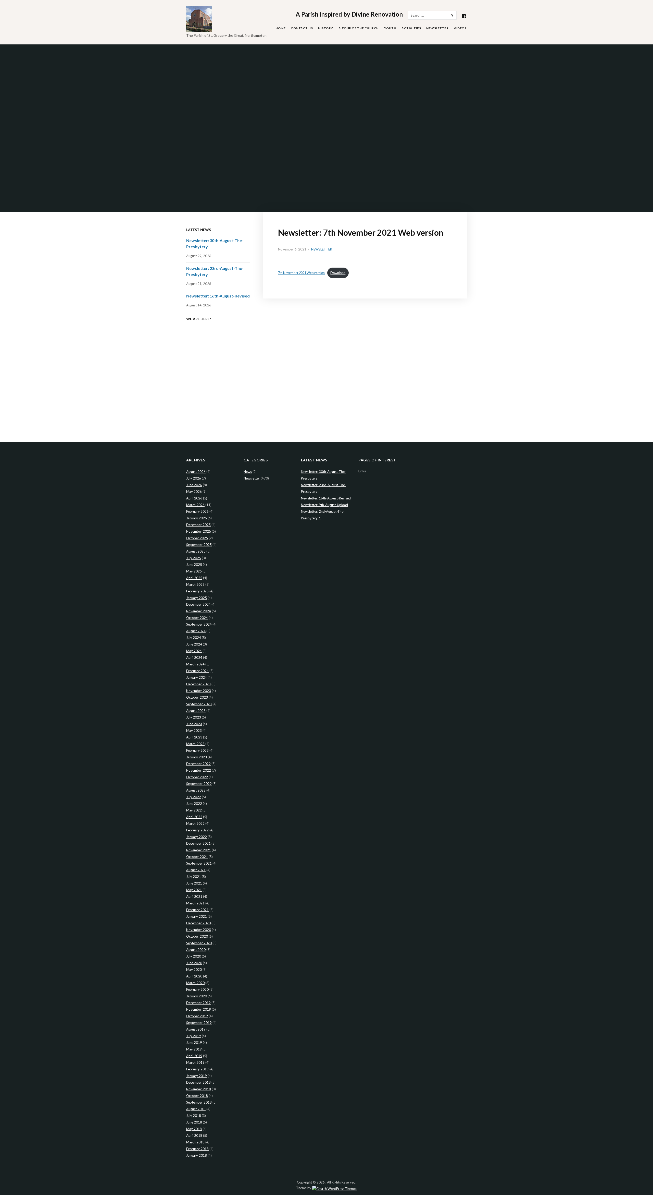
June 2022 (194, 804)
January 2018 (196, 1155)
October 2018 (197, 1096)
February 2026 (197, 511)
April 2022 (194, 817)
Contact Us (302, 28)
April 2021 (194, 896)
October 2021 (197, 857)
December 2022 (198, 764)
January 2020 (196, 996)
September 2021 (199, 863)
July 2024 (193, 638)
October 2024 (197, 618)
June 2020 (194, 963)
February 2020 (197, 989)
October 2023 (197, 697)
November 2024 (198, 611)
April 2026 (194, 498)
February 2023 (197, 750)
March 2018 (195, 1142)
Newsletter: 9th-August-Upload (324, 505)
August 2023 (196, 711)
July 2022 (193, 797)
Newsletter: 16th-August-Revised (218, 295)
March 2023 (195, 744)
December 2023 (198, 684)
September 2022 (199, 784)
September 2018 (199, 1102)
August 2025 (196, 551)
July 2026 (193, 478)
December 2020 (198, 923)
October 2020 (197, 936)
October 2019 (197, 1016)
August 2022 (196, 790)
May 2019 (194, 1049)
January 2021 (196, 916)
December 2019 (198, 1003)
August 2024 (196, 631)
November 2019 (198, 1009)
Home (280, 28)
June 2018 (194, 1122)
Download (337, 273)
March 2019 (195, 1062)
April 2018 (194, 1135)
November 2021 (198, 850)
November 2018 (198, 1089)
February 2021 (197, 910)
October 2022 (197, 777)
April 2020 (194, 976)
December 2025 (198, 525)
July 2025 (193, 558)
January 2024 (196, 677)
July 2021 (193, 877)
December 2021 (198, 843)
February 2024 (197, 671)
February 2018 (197, 1149)
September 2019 (199, 1023)
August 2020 (196, 950)
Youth (390, 28)
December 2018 (198, 1082)
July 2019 (193, 1036)
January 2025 (196, 598)
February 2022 (197, 830)
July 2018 (193, 1116)
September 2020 (199, 943)
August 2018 (196, 1109)
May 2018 (194, 1129)
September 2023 (199, 704)
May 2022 (194, 810)
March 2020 (195, 983)
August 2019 (196, 1029)
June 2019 (194, 1043)
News (248, 472)
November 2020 (198, 930)
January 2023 (196, 757)
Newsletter (437, 28)
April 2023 (194, 737)
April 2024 (194, 657)
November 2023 (198, 691)
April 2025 (194, 578)
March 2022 (195, 823)
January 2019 (196, 1076)
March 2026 (195, 505)
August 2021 (196, 870)
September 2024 (199, 624)
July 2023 (193, 717)
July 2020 (193, 956)
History (325, 28)
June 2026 (194, 485)
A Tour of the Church (358, 28)
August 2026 (196, 472)
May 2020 (194, 969)
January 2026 (196, 518)
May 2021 (194, 890)
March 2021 (195, 903)
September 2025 (199, 545)
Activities (411, 28)
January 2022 (196, 837)
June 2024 (194, 644)
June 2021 (194, 883)
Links (362, 471)
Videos (460, 28)
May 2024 (194, 651)
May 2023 (194, 730)
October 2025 (197, 538)
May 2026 (194, 491)
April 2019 (194, 1056)
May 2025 (194, 571)
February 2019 (197, 1069)
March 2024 (195, 664)
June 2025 (194, 565)
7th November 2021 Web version (301, 273)
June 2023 (194, 724)
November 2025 (198, 531)
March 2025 (195, 584)
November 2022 (198, 770)
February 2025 (197, 591)
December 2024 (198, 604)
